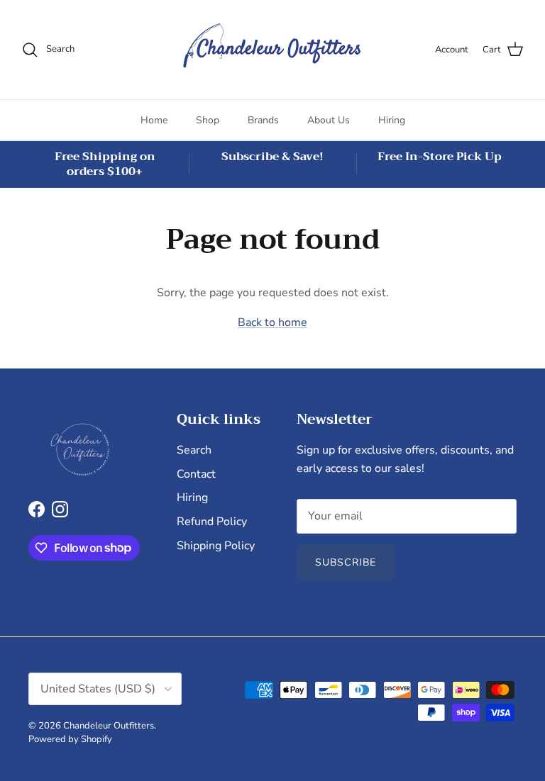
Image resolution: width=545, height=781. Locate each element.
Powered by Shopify (70, 739)
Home (154, 120)
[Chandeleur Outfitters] (272, 49)
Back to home (272, 322)
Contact (196, 474)
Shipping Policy (216, 546)
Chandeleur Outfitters (108, 725)
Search (194, 450)
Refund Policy (212, 521)
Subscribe (345, 562)
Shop (207, 120)
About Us (328, 120)
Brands (263, 120)
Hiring (391, 120)
